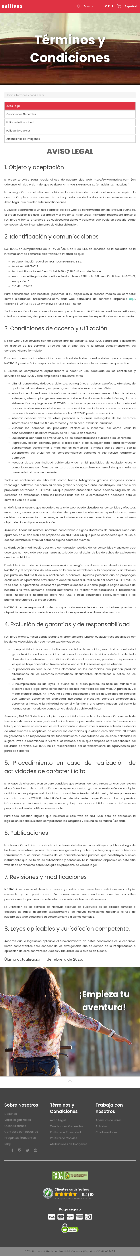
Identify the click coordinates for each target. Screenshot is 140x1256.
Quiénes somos (15, 1126)
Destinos (10, 1114)
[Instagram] (19, 1150)
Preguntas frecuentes (20, 1138)
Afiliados (101, 1126)
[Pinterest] (35, 1150)
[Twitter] (27, 1150)
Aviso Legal (58, 1120)
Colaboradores (106, 1132)
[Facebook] (12, 1150)
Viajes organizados (17, 1120)
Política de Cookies (63, 1138)
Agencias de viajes (109, 1120)
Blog (7, 1144)
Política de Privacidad (65, 1132)
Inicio (10, 95)
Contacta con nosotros (21, 1132)
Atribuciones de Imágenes (68, 1144)
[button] (89, 6)
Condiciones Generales (66, 1126)
